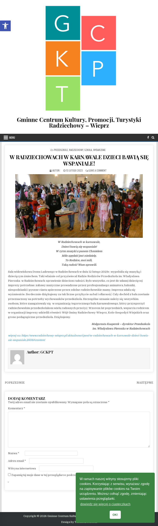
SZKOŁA (88, 150)
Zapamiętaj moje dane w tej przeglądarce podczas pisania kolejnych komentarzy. (65, 475)
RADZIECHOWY (76, 150)
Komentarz (16, 408)
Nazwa (13, 453)
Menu (12, 137)
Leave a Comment (97, 170)
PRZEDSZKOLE (61, 150)
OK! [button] (115, 514)
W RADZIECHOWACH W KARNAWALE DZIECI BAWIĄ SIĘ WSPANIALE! (79, 160)
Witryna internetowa (22, 468)
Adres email (17, 460)
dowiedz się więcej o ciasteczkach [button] (105, 504)
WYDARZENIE (99, 150)
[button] (5, 26)
